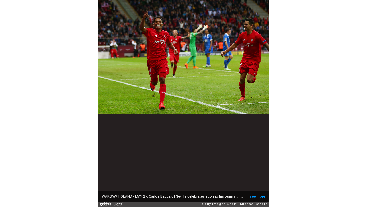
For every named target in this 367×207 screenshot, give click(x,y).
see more (257, 196)
